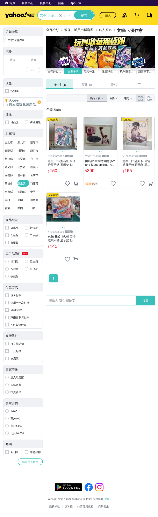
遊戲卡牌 (73, 71)
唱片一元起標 (92, 71)
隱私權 (69, 506)
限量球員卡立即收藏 (110, 71)
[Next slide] (77, 134)
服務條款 (54, 506)
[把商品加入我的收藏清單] (67, 183)
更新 (107, 499)
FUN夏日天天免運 (128, 71)
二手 (141, 84)
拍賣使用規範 (85, 506)
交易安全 (103, 506)
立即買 (86, 84)
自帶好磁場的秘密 (56, 71)
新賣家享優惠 (146, 71)
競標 (114, 84)
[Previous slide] (49, 134)
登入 (108, 15)
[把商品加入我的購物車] (75, 183)
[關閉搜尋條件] (60, 15)
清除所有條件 (30, 462)
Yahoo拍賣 (20, 15)
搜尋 (145, 300)
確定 (33, 70)
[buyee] (23, 102)
